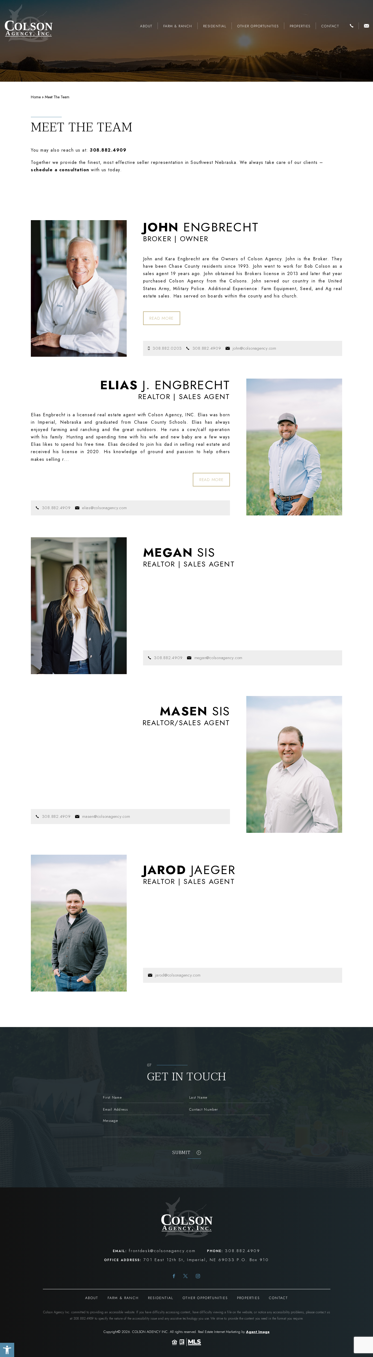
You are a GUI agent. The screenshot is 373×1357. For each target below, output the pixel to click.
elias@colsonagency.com (104, 508)
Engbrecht (201, 227)
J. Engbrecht (165, 385)
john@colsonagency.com (254, 348)
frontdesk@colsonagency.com (162, 1251)
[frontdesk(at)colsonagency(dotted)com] (366, 26)
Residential (215, 26)
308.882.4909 (207, 348)
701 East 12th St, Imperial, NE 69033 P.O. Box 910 (206, 1260)
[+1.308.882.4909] (351, 26)
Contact (330, 26)
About (146, 26)
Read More (161, 318)
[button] (7, 1350)
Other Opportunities (258, 26)
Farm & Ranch (177, 26)
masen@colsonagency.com (106, 816)
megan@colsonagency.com (218, 658)
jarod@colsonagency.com (178, 975)
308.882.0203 (167, 348)
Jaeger (189, 870)
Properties (300, 26)
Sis (179, 552)
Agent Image (258, 1331)
